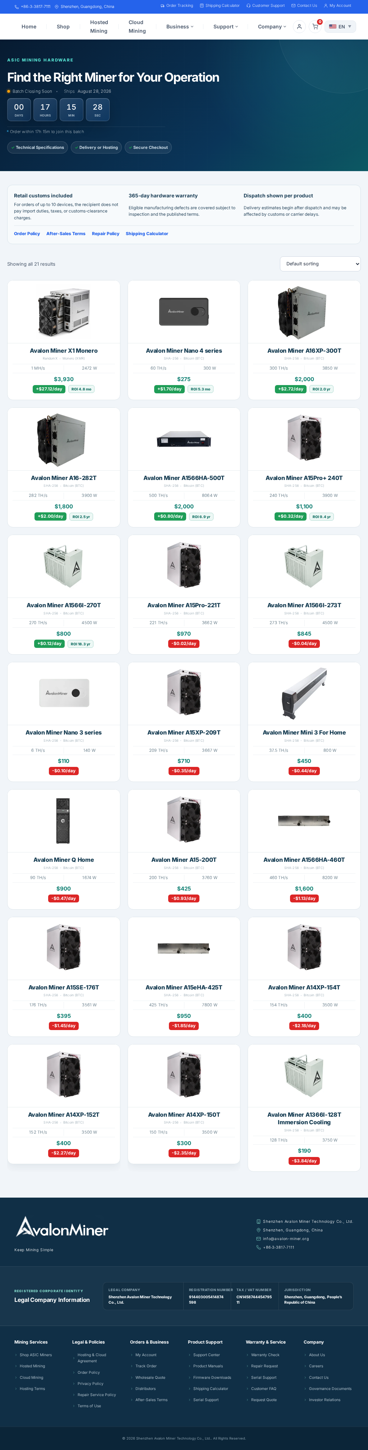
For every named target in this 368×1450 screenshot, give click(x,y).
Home (29, 26)
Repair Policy (105, 233)
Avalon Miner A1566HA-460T (304, 859)
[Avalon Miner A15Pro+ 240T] (304, 439)
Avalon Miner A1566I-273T (304, 605)
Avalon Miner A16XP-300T (304, 350)
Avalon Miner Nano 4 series (184, 350)
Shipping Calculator (147, 233)
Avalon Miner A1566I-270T (64, 605)
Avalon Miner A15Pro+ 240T (304, 477)
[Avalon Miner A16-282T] (64, 439)
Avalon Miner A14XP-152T (64, 1114)
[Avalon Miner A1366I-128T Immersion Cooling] (304, 1075)
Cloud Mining (137, 26)
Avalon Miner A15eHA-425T (184, 987)
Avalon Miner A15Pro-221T (183, 605)
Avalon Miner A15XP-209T (184, 732)
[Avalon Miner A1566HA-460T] (304, 821)
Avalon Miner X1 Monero (63, 350)
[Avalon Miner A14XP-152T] (64, 1075)
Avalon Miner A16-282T (63, 477)
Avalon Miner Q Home (63, 859)
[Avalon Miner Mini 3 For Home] (304, 693)
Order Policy (27, 233)
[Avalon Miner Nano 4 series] (184, 311)
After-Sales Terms (66, 233)
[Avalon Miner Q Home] (64, 821)
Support (223, 26)
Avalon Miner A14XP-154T (304, 987)
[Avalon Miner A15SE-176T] (64, 948)
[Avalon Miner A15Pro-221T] (184, 566)
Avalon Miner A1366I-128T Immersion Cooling (304, 1118)
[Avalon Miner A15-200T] (184, 821)
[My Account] (299, 26)
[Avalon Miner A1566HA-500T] (184, 439)
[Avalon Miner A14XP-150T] (184, 1075)
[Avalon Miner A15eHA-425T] (184, 948)
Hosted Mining (99, 26)
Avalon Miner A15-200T (184, 859)
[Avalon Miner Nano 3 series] (64, 693)
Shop (63, 26)
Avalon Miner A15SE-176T (64, 987)
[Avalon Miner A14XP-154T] (304, 948)
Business (177, 26)
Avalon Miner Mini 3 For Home (304, 732)
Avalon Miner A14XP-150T (184, 1114)
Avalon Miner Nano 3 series (64, 732)
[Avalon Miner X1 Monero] (64, 311)
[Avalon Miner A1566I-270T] (64, 566)
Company (270, 26)
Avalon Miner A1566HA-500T (184, 477)
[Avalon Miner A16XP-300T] (304, 311)
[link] (63, 340)
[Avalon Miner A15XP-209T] (184, 693)
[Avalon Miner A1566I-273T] (304, 566)
